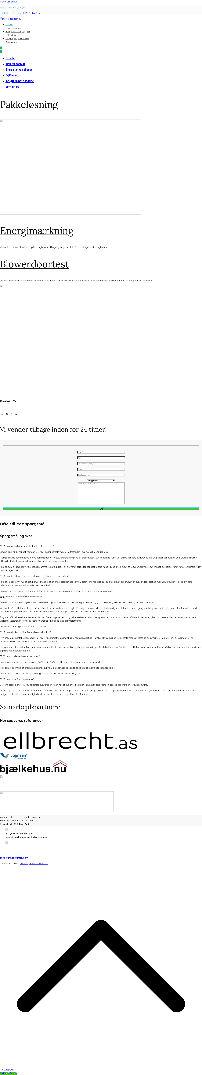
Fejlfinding (10, 35)
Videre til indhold (8, 1)
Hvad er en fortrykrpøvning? (19, 679)
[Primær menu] (1, 47)
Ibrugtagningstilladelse (17, 38)
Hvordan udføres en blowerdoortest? (24, 596)
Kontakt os (11, 42)
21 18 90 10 (8, 414)
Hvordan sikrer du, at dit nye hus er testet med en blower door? (37, 576)
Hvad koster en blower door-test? (22, 656)
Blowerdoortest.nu (38, 863)
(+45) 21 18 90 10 (31, 13)
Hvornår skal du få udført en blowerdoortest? (28, 632)
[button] (101, 546)
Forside (9, 24)
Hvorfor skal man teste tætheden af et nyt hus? (29, 546)
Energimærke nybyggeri (17, 31)
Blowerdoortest (13, 28)
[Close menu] (1, 51)
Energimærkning (36, 230)
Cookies (24, 863)
